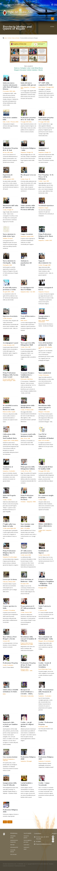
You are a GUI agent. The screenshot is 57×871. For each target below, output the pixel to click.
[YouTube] (53, 837)
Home (5, 38)
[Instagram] (53, 841)
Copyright (29, 863)
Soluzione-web (22, 865)
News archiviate (15, 38)
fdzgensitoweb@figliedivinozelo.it (42, 5)
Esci (5, 822)
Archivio (10, 38)
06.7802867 (38, 841)
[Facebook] (53, 839)
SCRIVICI (35, 4)
